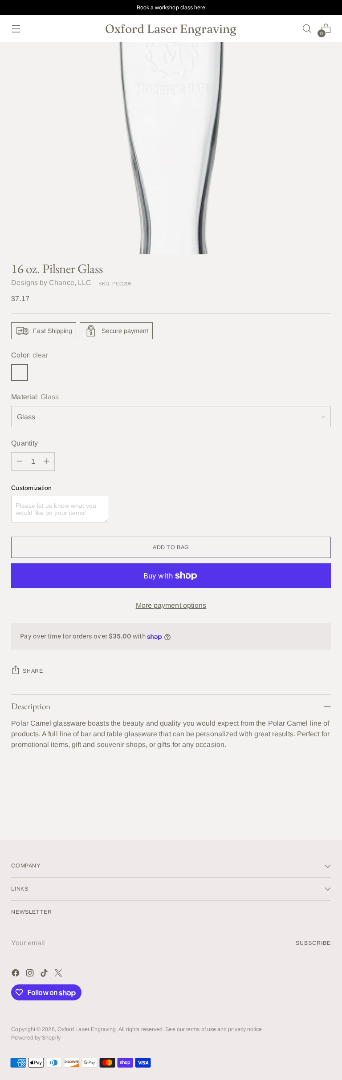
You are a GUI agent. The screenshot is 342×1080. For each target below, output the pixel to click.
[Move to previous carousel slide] (302, 810)
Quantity (24, 443)
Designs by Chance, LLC (51, 282)
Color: (29, 355)
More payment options (171, 605)
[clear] (19, 372)
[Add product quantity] (46, 461)
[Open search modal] (307, 29)
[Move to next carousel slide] (323, 809)
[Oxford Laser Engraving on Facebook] (16, 974)
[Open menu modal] (16, 29)
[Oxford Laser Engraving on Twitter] (59, 974)
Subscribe (313, 943)
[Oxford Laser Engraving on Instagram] (30, 974)
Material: (35, 397)
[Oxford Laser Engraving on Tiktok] (45, 974)
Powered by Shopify (35, 1038)
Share (33, 671)
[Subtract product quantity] (20, 461)
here (199, 7)
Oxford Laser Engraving (86, 1029)
